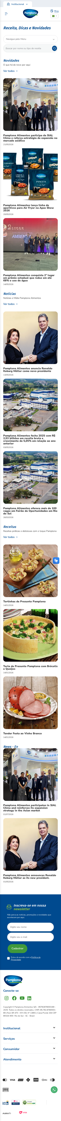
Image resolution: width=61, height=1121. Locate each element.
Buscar (54, 48)
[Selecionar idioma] (54, 16)
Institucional (17, 4)
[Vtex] (23, 1113)
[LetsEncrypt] (6, 1102)
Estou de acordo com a (26, 958)
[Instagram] (6, 998)
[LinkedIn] (29, 998)
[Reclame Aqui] (29, 1102)
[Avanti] (7, 1113)
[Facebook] (14, 998)
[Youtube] (22, 998)
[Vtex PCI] (16, 1102)
